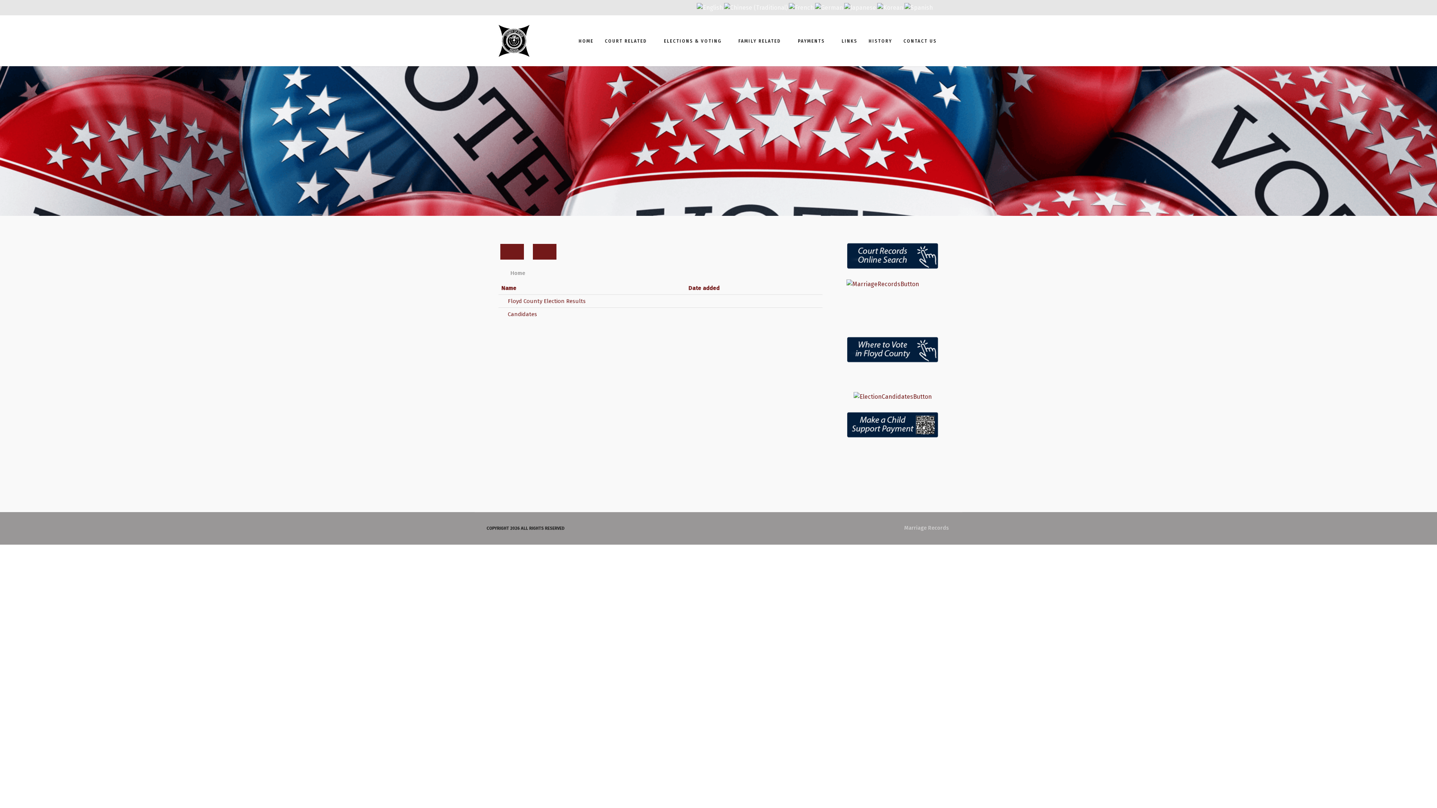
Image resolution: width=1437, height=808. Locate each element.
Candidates (521, 314)
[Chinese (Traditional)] (756, 7)
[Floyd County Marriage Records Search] (892, 284)
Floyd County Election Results (546, 301)
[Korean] (890, 7)
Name (508, 288)
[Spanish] (918, 7)
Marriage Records (926, 528)
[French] (801, 7)
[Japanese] (860, 7)
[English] (710, 7)
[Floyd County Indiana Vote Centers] (892, 349)
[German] (829, 7)
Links (849, 41)
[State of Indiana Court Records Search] (892, 256)
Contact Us (920, 41)
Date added (704, 288)
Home (586, 41)
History (880, 41)
